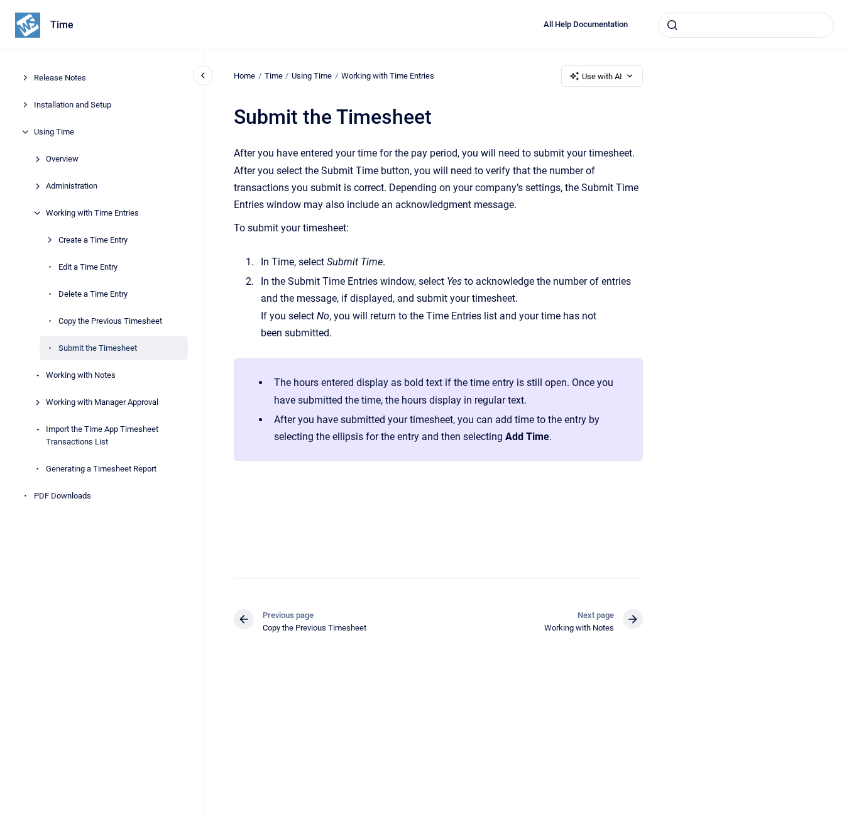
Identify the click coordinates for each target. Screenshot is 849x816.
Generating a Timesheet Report (101, 468)
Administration (71, 185)
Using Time (54, 131)
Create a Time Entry (93, 240)
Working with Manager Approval (102, 402)
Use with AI (602, 76)
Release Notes (60, 77)
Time (62, 25)
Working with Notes (81, 375)
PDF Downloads (62, 495)
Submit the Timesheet (97, 348)
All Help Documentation (586, 24)
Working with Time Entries (92, 213)
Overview (62, 158)
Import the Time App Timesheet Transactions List (102, 435)
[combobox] (746, 25)
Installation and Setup (72, 104)
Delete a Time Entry (93, 294)
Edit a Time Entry (88, 267)
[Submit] (672, 25)
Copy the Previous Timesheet (110, 321)
